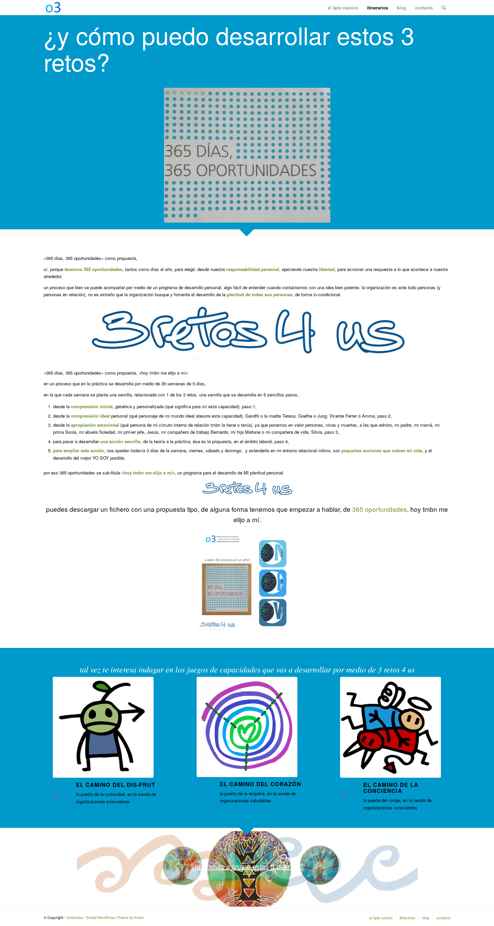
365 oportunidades (379, 508)
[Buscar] (443, 7)
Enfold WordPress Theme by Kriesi (114, 917)
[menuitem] (343, 7)
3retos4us (75, 917)
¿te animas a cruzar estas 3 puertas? (247, 866)
